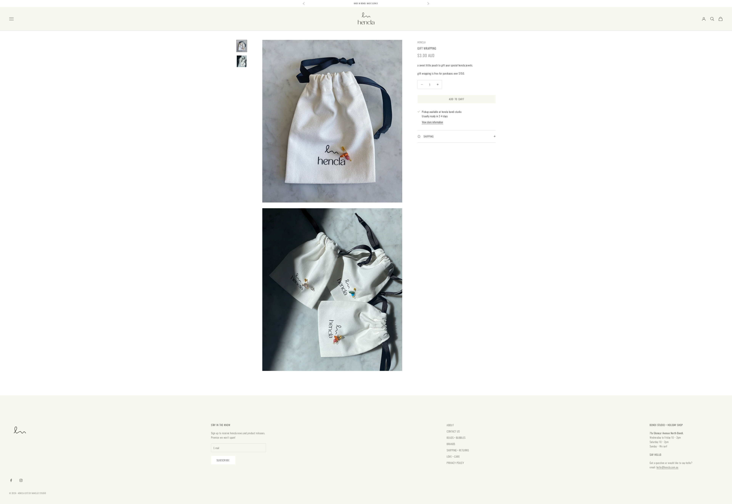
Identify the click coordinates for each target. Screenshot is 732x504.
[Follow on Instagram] (21, 480)
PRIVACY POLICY (455, 463)
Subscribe (223, 460)
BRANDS (451, 444)
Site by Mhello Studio (35, 493)
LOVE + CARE (453, 456)
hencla (421, 42)
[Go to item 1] (241, 46)
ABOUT (450, 425)
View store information (432, 122)
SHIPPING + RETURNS (458, 450)
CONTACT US (453, 431)
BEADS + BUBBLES (456, 438)
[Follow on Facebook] (11, 480)
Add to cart (456, 99)
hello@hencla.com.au (667, 467)
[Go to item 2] (241, 61)
